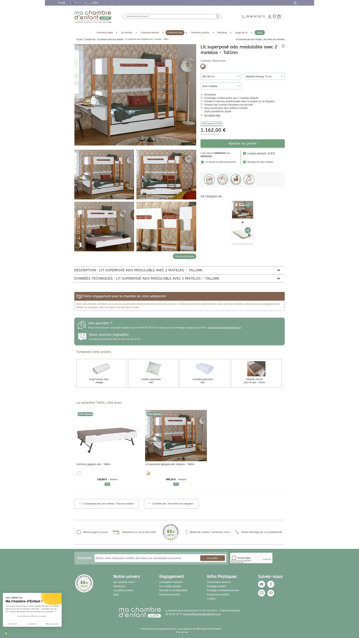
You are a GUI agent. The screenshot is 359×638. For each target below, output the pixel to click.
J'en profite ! (212, 558)
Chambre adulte (200, 32)
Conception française (171, 582)
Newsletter (84, 558)
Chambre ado (175, 32)
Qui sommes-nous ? (124, 582)
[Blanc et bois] (203, 66)
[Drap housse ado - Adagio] (101, 368)
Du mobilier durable (170, 586)
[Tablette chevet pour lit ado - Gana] (256, 368)
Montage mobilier (216, 586)
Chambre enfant (150, 32)
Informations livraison (219, 582)
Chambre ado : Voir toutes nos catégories (172, 503)
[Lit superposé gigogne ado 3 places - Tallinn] (176, 435)
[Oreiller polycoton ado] (153, 368)
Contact (211, 598)
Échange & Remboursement (223, 590)
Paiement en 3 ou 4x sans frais (138, 532)
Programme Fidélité (218, 594)
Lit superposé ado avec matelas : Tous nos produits (108, 503)
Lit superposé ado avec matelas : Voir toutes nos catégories (260, 39)
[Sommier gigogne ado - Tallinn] (107, 435)
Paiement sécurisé (169, 594)
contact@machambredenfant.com (224, 327)
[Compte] (270, 16)
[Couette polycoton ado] (205, 368)
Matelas (222, 32)
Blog (259, 32)
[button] (6, 633)
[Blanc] (79, 473)
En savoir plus (212, 115)
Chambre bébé (105, 32)
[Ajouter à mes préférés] (283, 47)
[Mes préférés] (274, 16)
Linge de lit (241, 32)
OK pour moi (52, 624)
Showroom (119, 586)
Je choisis (32, 624)
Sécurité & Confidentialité (173, 590)
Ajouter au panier (243, 143)
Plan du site (182, 632)
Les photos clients (123, 590)
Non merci (12, 624)
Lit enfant (126, 32)
